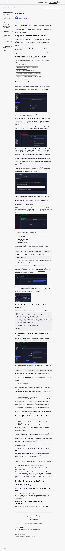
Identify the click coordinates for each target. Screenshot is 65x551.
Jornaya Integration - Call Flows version (7, 47)
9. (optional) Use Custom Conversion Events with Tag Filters (28, 76)
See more (5, 50)
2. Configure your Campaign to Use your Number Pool (27, 66)
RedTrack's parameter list (23, 383)
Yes (30, 517)
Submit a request (53, 2)
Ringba (4, 7)
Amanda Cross (22, 16)
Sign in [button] (59, 2)
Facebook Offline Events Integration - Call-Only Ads (7, 26)
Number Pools (18, 151)
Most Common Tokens (20, 534)
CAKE (4, 22)
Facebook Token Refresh (6, 36)
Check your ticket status (42, 2)
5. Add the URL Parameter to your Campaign (25, 70)
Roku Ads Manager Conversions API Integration (7, 18)
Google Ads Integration (8, 39)
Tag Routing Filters (26, 262)
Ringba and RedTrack (23, 48)
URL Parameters (18, 232)
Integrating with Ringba (11, 7)
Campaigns (17, 121)
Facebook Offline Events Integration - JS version (8, 31)
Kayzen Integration (7, 14)
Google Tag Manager (7, 41)
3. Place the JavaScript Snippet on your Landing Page (27, 67)
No (36, 517)
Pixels (20, 387)
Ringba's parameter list (22, 384)
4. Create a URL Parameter (21, 69)
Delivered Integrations (21, 7)
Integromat (5, 43)
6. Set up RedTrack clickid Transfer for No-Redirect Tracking (28, 72)
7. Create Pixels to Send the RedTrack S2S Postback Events (28, 73)
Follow (49, 17)
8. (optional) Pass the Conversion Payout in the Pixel (26, 75)
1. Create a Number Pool (21, 64)
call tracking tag (48, 122)
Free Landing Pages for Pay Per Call (22, 539)
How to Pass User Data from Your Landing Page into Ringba (27, 529)
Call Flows (21, 443)
